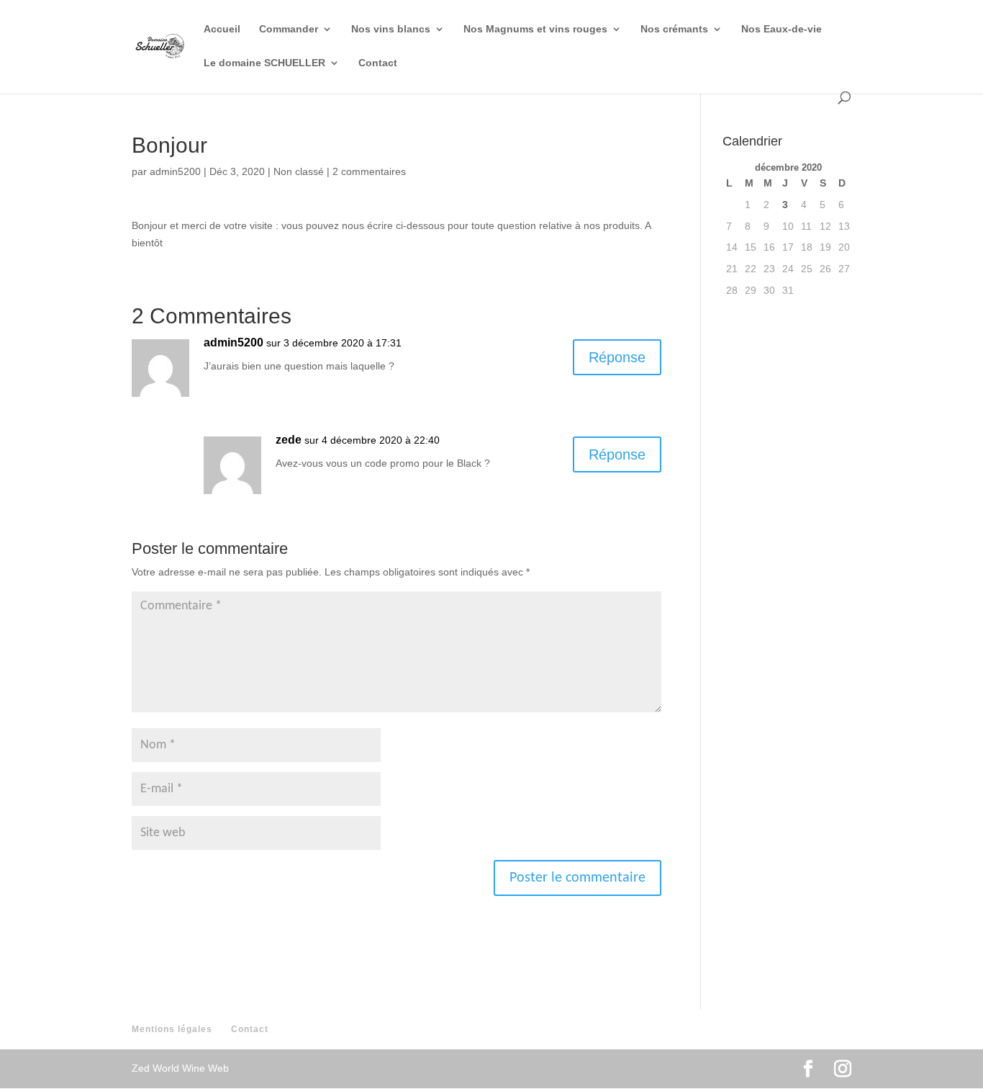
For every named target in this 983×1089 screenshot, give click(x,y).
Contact (377, 63)
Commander (288, 29)
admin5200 (175, 171)
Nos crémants (674, 29)
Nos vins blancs (390, 29)
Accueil (222, 29)
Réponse (617, 357)
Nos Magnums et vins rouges (535, 29)
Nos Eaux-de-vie (781, 29)
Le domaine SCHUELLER (264, 63)
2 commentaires (369, 171)
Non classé (298, 171)
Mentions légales (172, 1029)
